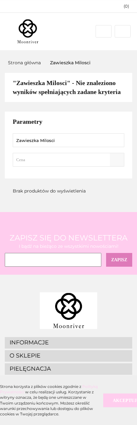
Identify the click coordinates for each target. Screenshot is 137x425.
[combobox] (68, 160)
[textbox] (63, 159)
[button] (123, 6)
